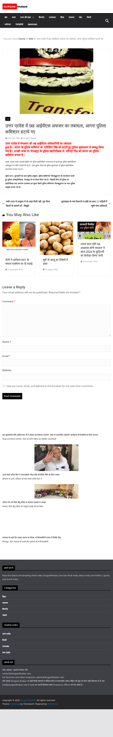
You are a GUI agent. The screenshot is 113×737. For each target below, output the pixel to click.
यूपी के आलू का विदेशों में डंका (55, 262)
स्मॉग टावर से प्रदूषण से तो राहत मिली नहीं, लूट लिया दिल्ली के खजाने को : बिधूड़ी (28, 203)
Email (6, 356)
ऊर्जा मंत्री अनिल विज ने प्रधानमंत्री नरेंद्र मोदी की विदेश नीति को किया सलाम (30, 474)
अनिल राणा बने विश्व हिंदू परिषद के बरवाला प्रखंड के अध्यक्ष (24, 502)
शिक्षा (62, 17)
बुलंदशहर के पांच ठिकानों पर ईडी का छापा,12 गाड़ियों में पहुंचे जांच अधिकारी (84, 203)
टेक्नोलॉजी (19, 24)
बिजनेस (41, 17)
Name (6, 341)
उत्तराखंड (5, 646)
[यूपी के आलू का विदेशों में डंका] (56, 223)
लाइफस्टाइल (32, 24)
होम (6, 17)
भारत (14, 17)
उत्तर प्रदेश (6, 633)
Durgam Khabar (29, 138)
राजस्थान (52, 17)
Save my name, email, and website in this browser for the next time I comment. (50, 386)
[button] (32, 17)
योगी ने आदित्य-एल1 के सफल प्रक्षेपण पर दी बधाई (18, 262)
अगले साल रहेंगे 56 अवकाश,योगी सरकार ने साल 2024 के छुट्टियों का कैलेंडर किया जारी (92, 249)
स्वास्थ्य (71, 17)
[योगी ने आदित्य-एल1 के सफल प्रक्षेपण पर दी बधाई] (18, 223)
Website (6, 370)
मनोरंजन (8, 24)
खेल (80, 17)
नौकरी (89, 17)
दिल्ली (4, 639)
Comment (8, 301)
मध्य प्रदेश (6, 652)
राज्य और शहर (25, 17)
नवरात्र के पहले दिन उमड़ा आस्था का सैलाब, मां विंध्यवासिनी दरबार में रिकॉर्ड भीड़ (31, 537)
